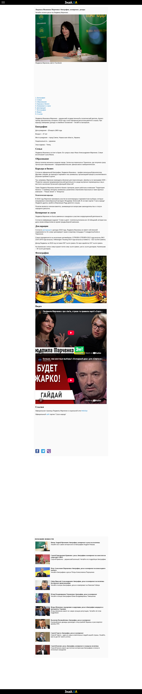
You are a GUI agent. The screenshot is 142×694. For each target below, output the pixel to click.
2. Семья (38, 100)
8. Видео (38, 112)
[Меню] (3, 2)
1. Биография (40, 98)
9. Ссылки (39, 114)
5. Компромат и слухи (43, 106)
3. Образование (41, 102)
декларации (47, 230)
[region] (71, 80)
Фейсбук (84, 411)
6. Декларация (40, 108)
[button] (103, 279)
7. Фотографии (40, 110)
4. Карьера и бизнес (42, 104)
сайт (47, 414)
